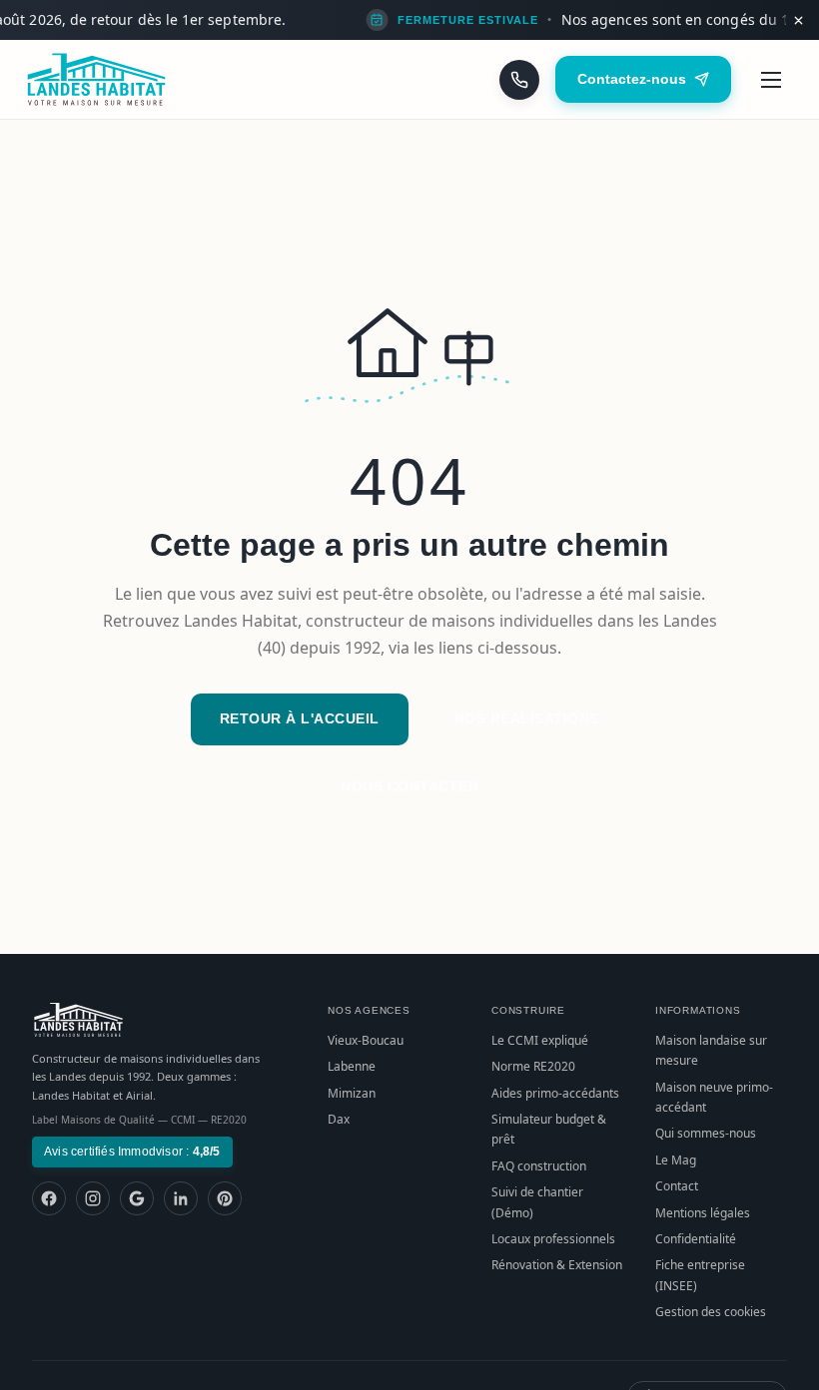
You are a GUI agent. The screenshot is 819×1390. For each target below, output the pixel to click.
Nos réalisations (526, 718)
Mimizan (352, 1093)
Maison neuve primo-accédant (714, 1097)
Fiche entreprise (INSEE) (700, 1274)
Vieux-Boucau (366, 1040)
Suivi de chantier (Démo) (537, 1201)
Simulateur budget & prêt (548, 1129)
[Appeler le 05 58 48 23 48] (519, 80)
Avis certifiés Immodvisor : (132, 1152)
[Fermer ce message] (798, 20)
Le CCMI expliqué (539, 1040)
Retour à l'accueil (300, 718)
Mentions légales (702, 1212)
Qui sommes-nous (705, 1133)
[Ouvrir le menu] (771, 80)
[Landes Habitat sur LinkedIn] (181, 1198)
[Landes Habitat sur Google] (137, 1198)
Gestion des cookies (710, 1311)
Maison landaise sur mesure (711, 1050)
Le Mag (675, 1160)
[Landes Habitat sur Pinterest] (225, 1198)
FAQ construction (538, 1166)
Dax (339, 1119)
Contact (676, 1185)
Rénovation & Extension (556, 1264)
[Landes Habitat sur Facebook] (49, 1198)
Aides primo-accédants (555, 1093)
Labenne (352, 1066)
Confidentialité (695, 1238)
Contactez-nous (631, 79)
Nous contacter (409, 786)
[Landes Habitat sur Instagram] (93, 1198)
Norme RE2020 (533, 1066)
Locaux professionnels (553, 1238)
